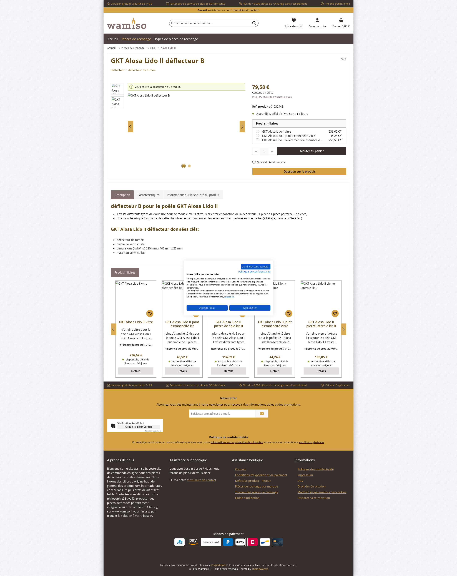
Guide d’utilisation (247, 498)
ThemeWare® (260, 568)
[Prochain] (242, 126)
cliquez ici (229, 296)
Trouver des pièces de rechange (256, 492)
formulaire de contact (246, 10)
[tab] (122, 194)
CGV (300, 481)
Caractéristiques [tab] (148, 195)
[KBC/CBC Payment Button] (179, 542)
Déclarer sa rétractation (314, 498)
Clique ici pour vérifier (138, 426)
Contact (240, 469)
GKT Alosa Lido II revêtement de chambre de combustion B (292, 140)
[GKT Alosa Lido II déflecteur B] (186, 131)
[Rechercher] (254, 23)
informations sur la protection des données (237, 442)
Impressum (305, 475)
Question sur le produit (299, 171)
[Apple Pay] (240, 542)
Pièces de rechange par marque (256, 486)
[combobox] (209, 23)
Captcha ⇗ (153, 431)
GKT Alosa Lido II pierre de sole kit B (228, 324)
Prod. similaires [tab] (124, 272)
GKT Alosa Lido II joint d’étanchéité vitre (288, 136)
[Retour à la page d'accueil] (126, 23)
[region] (178, 126)
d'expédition (217, 565)
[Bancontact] (265, 542)
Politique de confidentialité (316, 469)
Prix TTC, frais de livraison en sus (272, 96)
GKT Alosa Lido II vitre (276, 131)
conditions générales (311, 442)
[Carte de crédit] (277, 542)
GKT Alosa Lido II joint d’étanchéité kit (182, 324)
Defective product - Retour (253, 481)
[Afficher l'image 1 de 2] (183, 166)
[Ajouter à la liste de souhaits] (149, 313)
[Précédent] (130, 126)
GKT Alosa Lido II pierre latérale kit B (321, 324)
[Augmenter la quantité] (272, 151)
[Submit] (261, 414)
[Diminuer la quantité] (256, 151)
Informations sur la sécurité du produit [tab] (193, 195)
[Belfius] (252, 542)
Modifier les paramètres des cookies (322, 492)
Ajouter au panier (312, 151)
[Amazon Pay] (193, 542)
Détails (135, 371)
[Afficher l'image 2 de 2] (189, 166)
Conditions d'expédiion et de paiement (261, 475)
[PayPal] (228, 542)
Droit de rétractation (312, 486)
